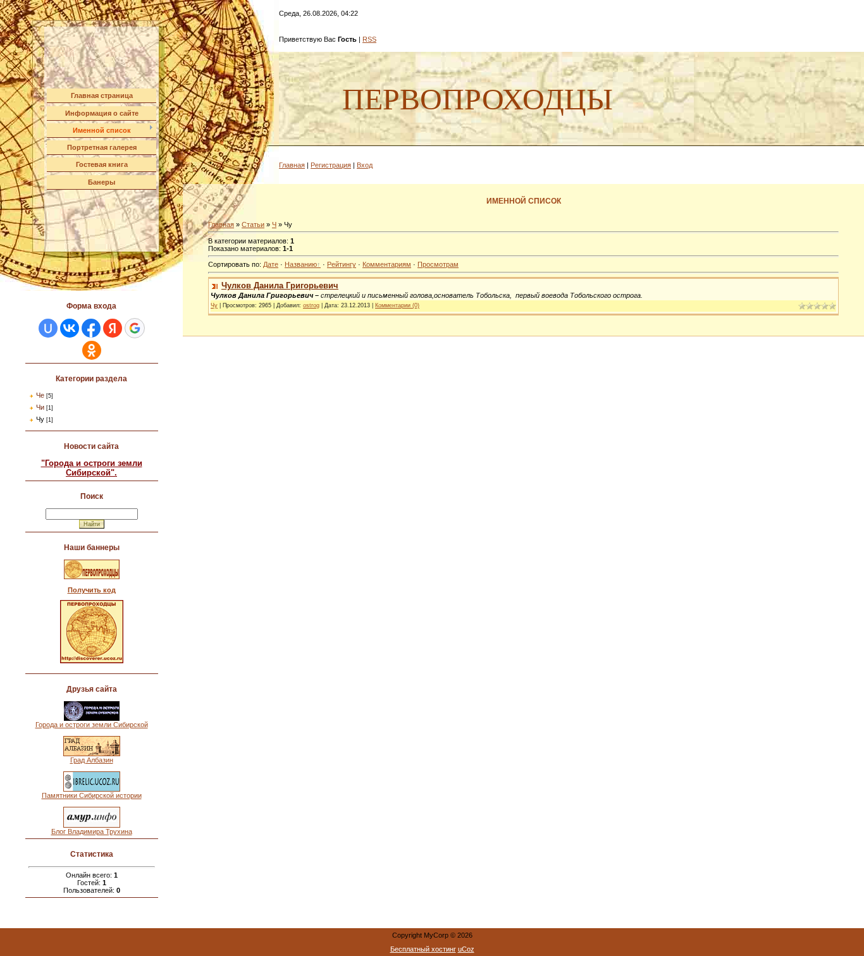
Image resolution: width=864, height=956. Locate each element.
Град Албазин (91, 760)
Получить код (92, 590)
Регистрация (331, 165)
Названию (301, 264)
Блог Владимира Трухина (91, 831)
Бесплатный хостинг (423, 949)
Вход (365, 165)
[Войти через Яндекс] (112, 328)
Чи (40, 407)
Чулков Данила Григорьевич (279, 285)
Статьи (253, 224)
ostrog (311, 305)
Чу (40, 419)
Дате (270, 264)
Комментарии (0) (397, 305)
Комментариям (386, 264)
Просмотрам (438, 264)
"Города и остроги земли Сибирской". (91, 467)
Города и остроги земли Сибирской (91, 724)
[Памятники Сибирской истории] (91, 789)
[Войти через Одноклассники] (91, 350)
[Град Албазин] (91, 753)
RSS (369, 39)
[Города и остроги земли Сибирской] (92, 718)
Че (40, 395)
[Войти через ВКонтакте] (69, 328)
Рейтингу (341, 264)
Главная (292, 165)
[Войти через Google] (135, 328)
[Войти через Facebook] (91, 328)
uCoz (466, 949)
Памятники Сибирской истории (92, 795)
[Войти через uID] (48, 328)
